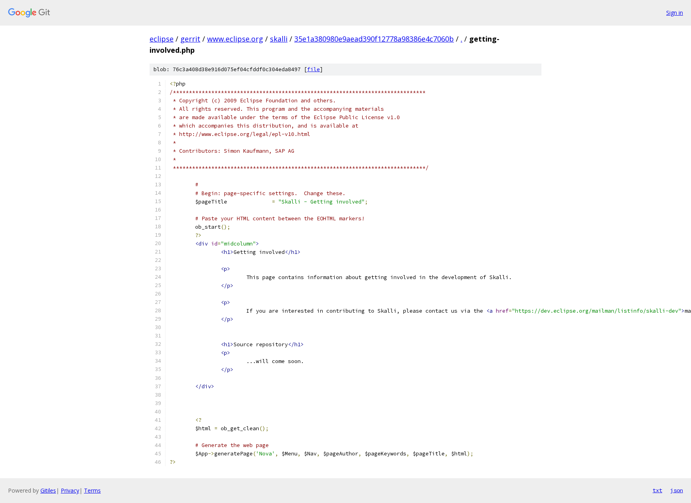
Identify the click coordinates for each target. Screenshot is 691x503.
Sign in (674, 12)
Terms (92, 490)
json (676, 490)
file (313, 69)
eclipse (162, 39)
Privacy (70, 490)
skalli (279, 39)
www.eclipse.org (235, 39)
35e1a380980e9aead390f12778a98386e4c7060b (374, 39)
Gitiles (48, 490)
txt (657, 490)
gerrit (190, 39)
